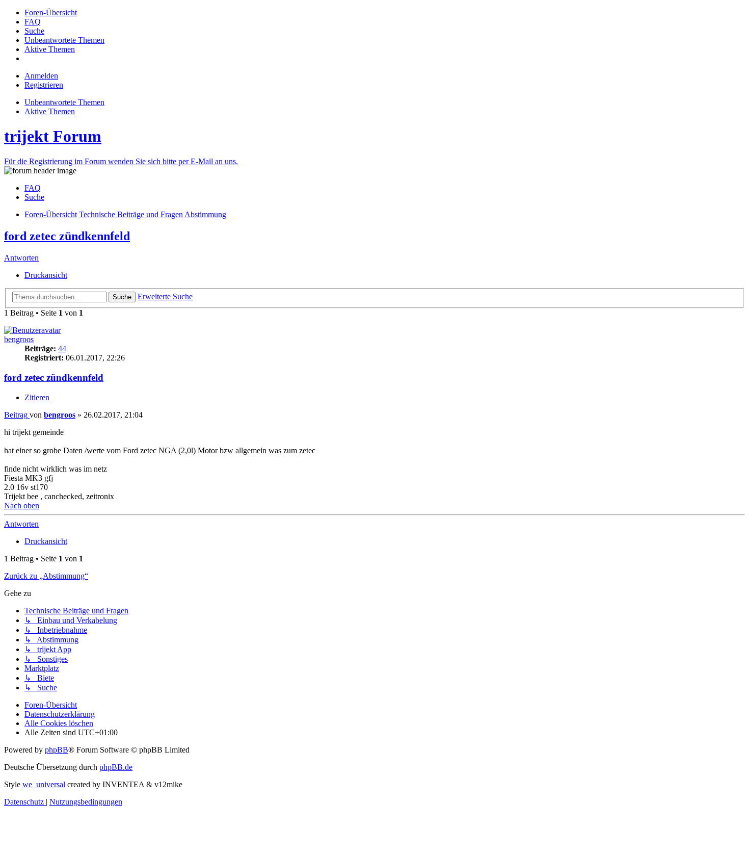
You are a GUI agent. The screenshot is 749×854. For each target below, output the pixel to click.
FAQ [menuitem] (32, 188)
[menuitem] (50, 12)
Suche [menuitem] (34, 197)
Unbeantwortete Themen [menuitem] (64, 102)
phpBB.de (115, 767)
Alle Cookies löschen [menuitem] (58, 723)
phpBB (56, 749)
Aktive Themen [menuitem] (49, 111)
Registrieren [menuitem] (43, 85)
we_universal (43, 784)
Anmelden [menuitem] (41, 75)
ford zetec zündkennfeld (67, 236)
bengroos (19, 339)
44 (62, 348)
